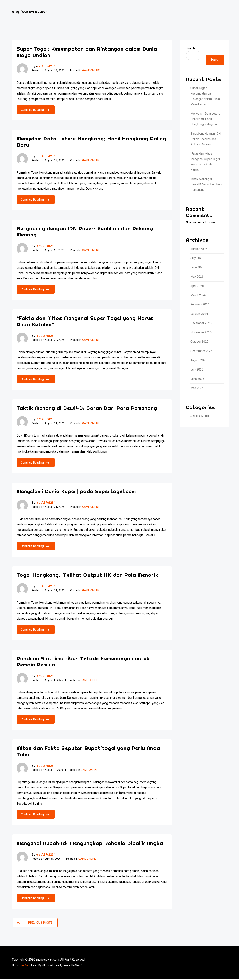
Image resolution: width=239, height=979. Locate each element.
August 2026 (198, 249)
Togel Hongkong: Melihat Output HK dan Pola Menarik (87, 575)
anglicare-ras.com (30, 11)
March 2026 (198, 295)
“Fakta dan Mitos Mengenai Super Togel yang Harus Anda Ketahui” (85, 321)
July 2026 (196, 258)
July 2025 (196, 369)
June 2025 (197, 379)
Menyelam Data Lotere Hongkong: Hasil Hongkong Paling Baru (91, 141)
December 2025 (201, 323)
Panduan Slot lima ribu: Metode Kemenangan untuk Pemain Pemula (83, 661)
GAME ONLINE (91, 70)
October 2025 (199, 341)
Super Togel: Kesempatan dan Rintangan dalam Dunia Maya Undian (87, 52)
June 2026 (197, 267)
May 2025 (197, 388)
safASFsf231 (46, 66)
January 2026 (199, 314)
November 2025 (201, 332)
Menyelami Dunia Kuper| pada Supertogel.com (76, 491)
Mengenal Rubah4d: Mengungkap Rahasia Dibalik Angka (90, 843)
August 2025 (198, 360)
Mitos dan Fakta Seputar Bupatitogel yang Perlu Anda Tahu (88, 751)
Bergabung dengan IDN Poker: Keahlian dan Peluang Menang (85, 231)
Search (190, 48)
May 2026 (197, 276)
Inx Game (26, 965)
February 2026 (199, 304)
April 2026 (197, 286)
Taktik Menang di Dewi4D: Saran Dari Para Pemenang (87, 408)
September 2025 (201, 351)
